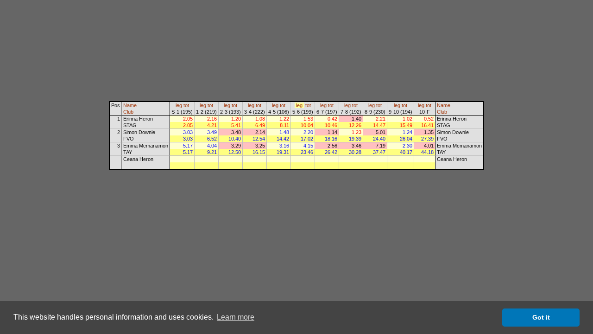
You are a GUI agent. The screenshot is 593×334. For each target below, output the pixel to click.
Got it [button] (541, 317)
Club (128, 112)
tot (186, 105)
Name (130, 105)
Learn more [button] (235, 317)
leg (179, 105)
